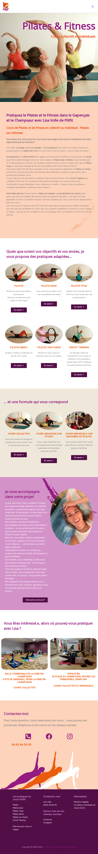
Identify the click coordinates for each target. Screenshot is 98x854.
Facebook (47, 819)
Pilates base (18, 808)
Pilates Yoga (18, 811)
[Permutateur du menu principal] (92, 6)
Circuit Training (19, 820)
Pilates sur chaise (20, 817)
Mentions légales (81, 802)
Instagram (47, 822)
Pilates (16, 805)
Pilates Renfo (18, 814)
